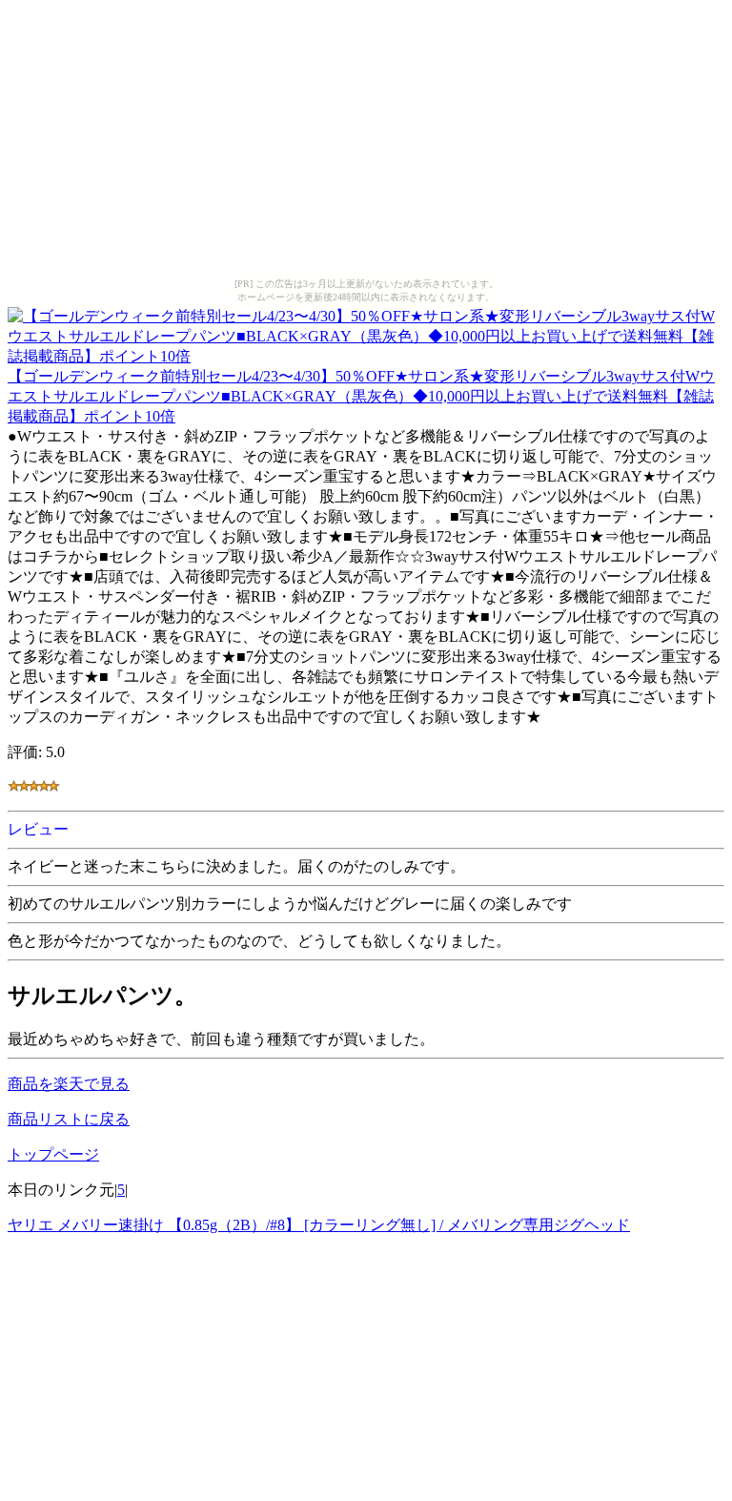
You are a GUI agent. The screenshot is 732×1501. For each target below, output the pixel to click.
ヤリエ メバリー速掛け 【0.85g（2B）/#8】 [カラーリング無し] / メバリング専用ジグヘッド (319, 1225)
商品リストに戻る (69, 1119)
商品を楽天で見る (69, 1084)
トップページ (53, 1154)
